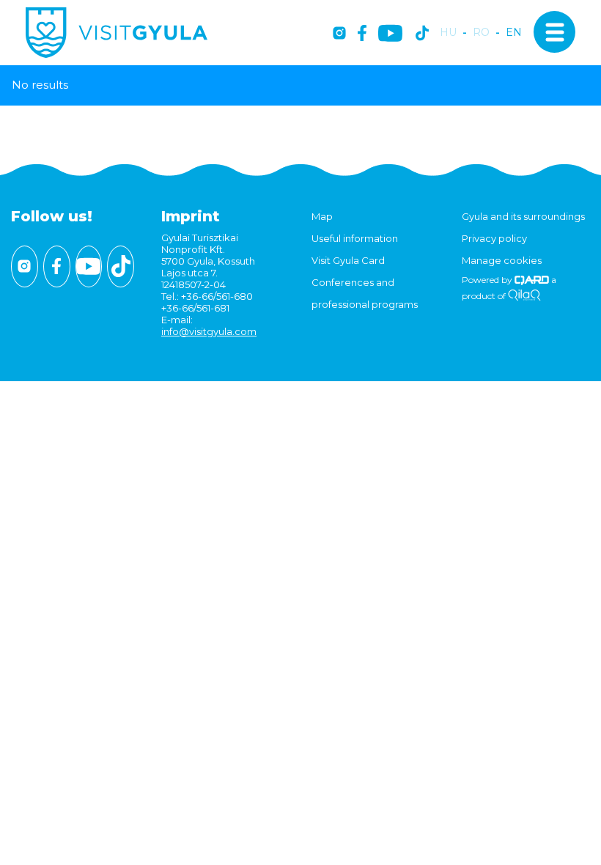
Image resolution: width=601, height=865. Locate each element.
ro (481, 32)
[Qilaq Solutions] (524, 295)
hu (448, 32)
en (514, 32)
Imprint (190, 216)
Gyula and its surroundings (523, 216)
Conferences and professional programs (364, 293)
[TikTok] (422, 34)
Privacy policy (494, 238)
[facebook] (362, 34)
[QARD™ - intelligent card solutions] (532, 279)
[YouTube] (390, 34)
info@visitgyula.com (209, 331)
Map (322, 216)
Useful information (354, 238)
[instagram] (339, 34)
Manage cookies (502, 260)
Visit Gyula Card (348, 260)
